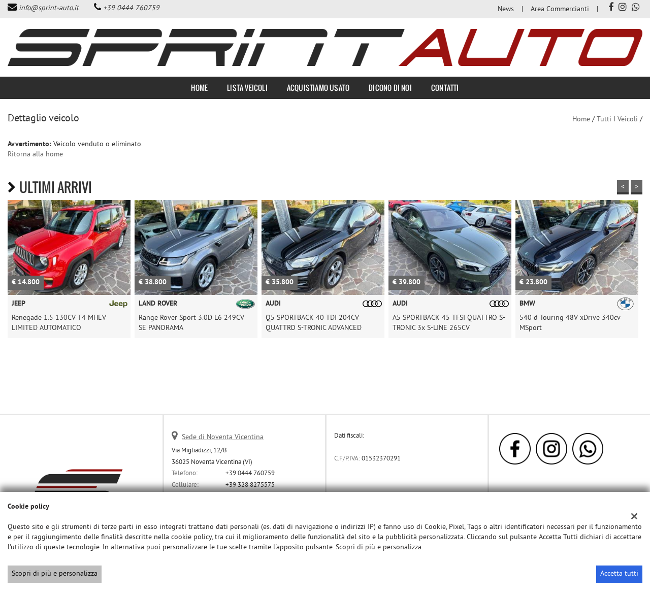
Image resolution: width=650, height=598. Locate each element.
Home (199, 87)
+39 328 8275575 (250, 485)
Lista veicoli (247, 87)
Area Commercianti (560, 9)
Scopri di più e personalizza (55, 574)
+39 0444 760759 (131, 8)
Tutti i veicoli (617, 119)
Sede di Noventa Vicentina (223, 437)
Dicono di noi (390, 87)
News (506, 9)
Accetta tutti (619, 574)
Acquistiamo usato (318, 87)
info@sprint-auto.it (49, 8)
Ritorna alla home (35, 154)
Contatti (445, 87)
